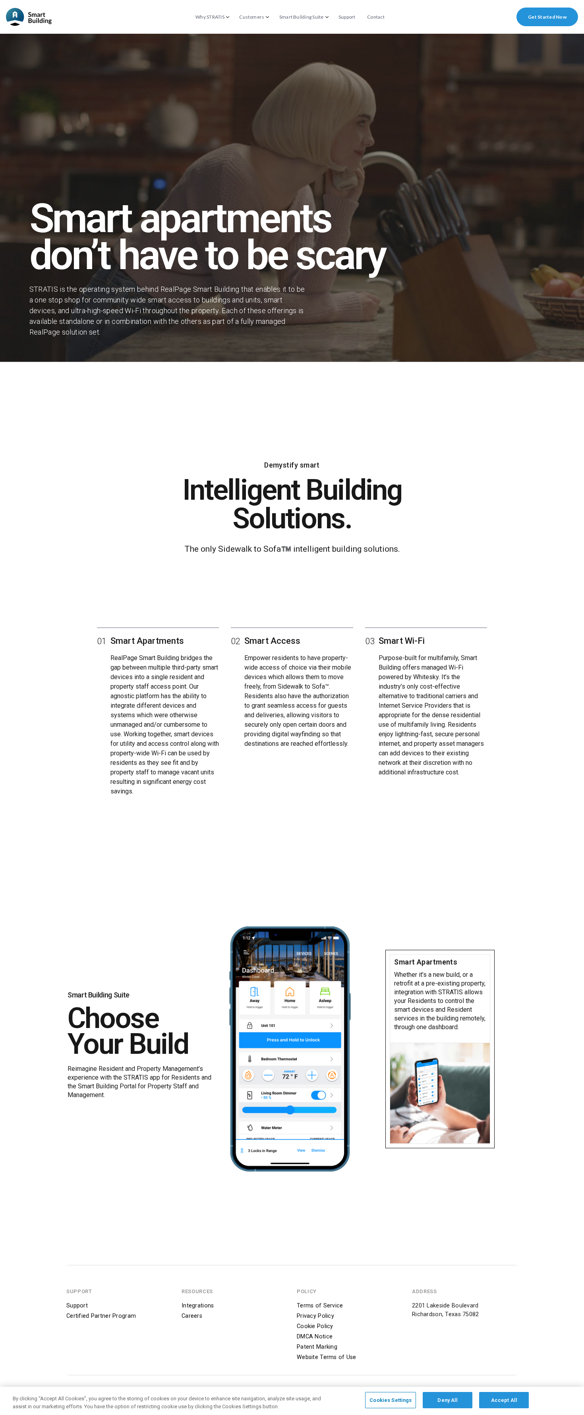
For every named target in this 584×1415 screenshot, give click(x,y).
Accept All (504, 1400)
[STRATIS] (29, 17)
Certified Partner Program (101, 1316)
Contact (376, 17)
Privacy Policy (315, 1316)
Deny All (447, 1400)
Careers (192, 1316)
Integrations (198, 1305)
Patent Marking (317, 1347)
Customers (251, 17)
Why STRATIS (209, 17)
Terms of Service (320, 1305)
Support (347, 17)
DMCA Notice (315, 1336)
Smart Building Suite (301, 17)
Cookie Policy (315, 1326)
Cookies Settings (390, 1400)
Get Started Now (547, 17)
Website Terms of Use (326, 1357)
